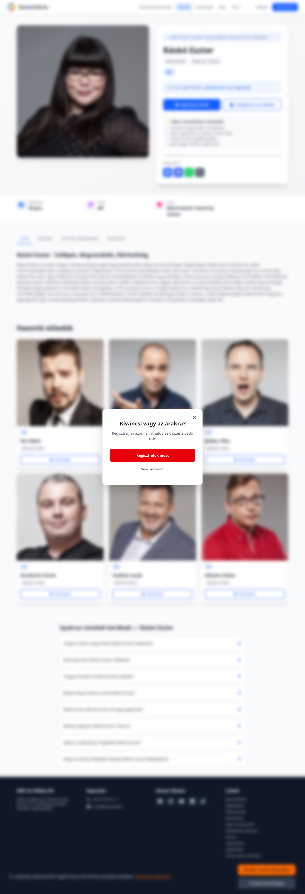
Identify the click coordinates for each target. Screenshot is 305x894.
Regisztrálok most (152, 455)
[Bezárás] (194, 417)
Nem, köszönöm (153, 469)
